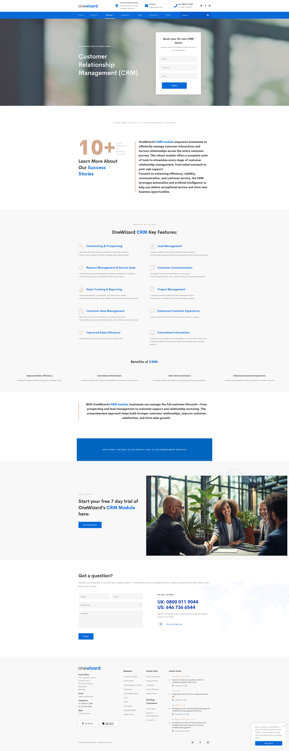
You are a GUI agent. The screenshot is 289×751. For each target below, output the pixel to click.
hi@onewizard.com (85, 696)
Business (176, 676)
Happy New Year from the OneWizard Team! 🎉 (190, 695)
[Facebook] (205, 6)
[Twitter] (201, 6)
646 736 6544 (87, 706)
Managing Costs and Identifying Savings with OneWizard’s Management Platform (191, 709)
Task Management (165, 450)
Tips (184, 705)
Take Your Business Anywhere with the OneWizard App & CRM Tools (187, 681)
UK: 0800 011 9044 (177, 602)
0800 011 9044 (87, 703)
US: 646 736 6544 (176, 607)
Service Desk (143, 450)
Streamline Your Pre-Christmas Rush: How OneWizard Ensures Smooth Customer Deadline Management (189, 725)
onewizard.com (84, 713)
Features (186, 676)
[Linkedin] (210, 6)
